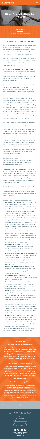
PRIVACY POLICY (19, 433)
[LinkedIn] (15, 430)
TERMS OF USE (20, 435)
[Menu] (36, 2)
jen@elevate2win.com (20, 421)
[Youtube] (22, 430)
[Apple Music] (25, 430)
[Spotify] (18, 430)
